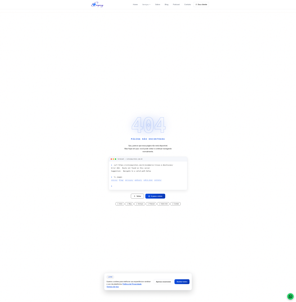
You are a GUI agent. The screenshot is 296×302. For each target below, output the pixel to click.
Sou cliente (202, 4)
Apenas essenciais (163, 282)
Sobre (157, 4)
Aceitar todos (182, 282)
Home (135, 4)
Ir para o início (156, 196)
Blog (166, 4)
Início (120, 204)
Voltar (139, 196)
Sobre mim (164, 204)
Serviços (145, 4)
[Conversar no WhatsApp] (290, 296)
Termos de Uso (112, 287)
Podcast (176, 4)
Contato (187, 4)
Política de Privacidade (132, 284)
